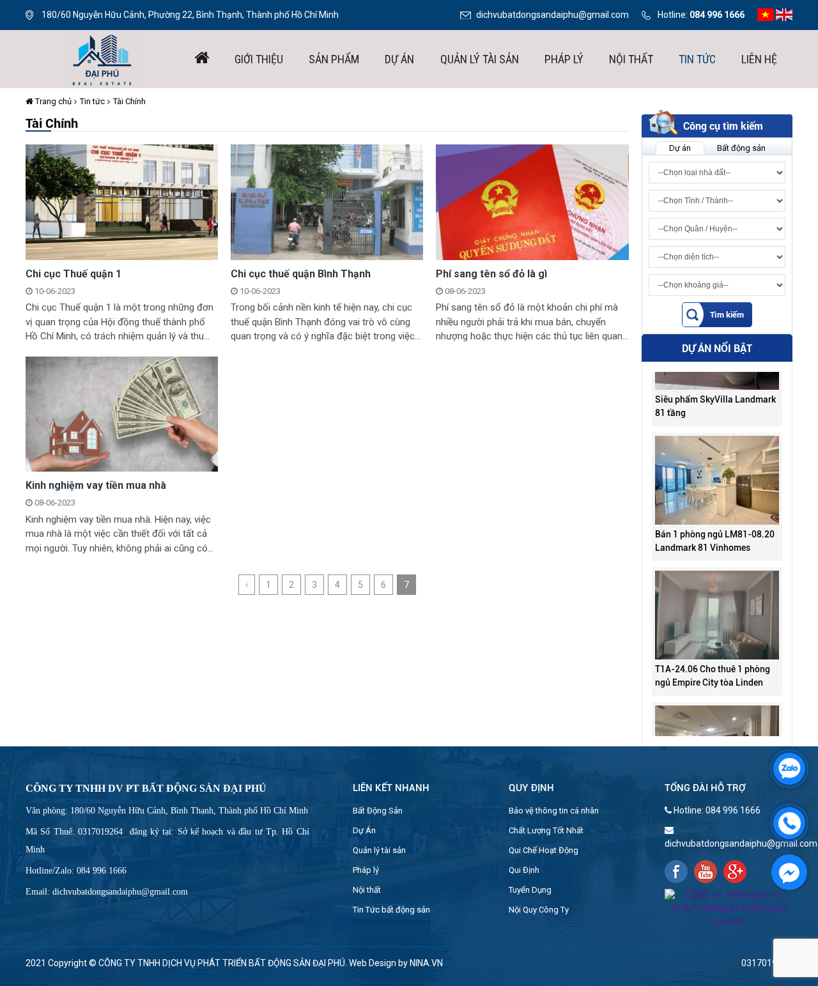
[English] (784, 14)
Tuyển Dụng (530, 890)
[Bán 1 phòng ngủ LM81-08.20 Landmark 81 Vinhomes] (717, 461)
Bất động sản (741, 148)
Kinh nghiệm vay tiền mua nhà (96, 485)
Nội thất (631, 59)
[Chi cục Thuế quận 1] (122, 201)
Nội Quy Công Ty (539, 909)
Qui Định (524, 870)
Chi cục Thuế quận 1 (73, 274)
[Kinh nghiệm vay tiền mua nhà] (122, 413)
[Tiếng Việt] (765, 14)
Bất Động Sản (378, 810)
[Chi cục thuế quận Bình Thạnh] (327, 201)
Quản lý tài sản (479, 59)
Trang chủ (52, 101)
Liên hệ (759, 59)
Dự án (399, 59)
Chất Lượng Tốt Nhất (546, 830)
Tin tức (697, 59)
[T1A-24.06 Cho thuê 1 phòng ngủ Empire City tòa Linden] (717, 595)
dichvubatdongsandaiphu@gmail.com (552, 15)
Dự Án (364, 830)
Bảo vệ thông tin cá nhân (554, 810)
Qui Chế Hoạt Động (543, 850)
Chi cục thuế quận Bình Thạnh (301, 274)
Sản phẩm (334, 59)
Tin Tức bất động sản (391, 909)
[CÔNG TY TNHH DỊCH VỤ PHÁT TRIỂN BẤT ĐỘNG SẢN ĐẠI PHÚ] (102, 58)
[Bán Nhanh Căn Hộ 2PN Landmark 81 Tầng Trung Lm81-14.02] (717, 730)
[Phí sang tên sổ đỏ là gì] (532, 201)
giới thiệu (259, 59)
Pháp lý (563, 59)
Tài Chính (129, 101)
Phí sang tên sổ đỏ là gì (491, 274)
